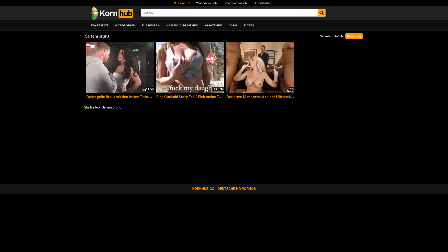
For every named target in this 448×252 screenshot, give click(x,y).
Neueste (325, 36)
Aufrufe (338, 36)
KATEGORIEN (125, 25)
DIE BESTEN (151, 25)
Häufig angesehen (182, 25)
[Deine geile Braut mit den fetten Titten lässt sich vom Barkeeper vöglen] (120, 67)
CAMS (233, 25)
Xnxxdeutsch (263, 3)
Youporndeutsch (206, 3)
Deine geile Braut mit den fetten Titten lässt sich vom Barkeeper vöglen (145, 96)
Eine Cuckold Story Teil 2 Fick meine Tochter (193, 96)
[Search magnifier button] (322, 12)
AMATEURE (213, 25)
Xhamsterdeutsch (236, 3)
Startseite (100, 25)
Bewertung (354, 36)
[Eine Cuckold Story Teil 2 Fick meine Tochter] (190, 67)
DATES (249, 25)
